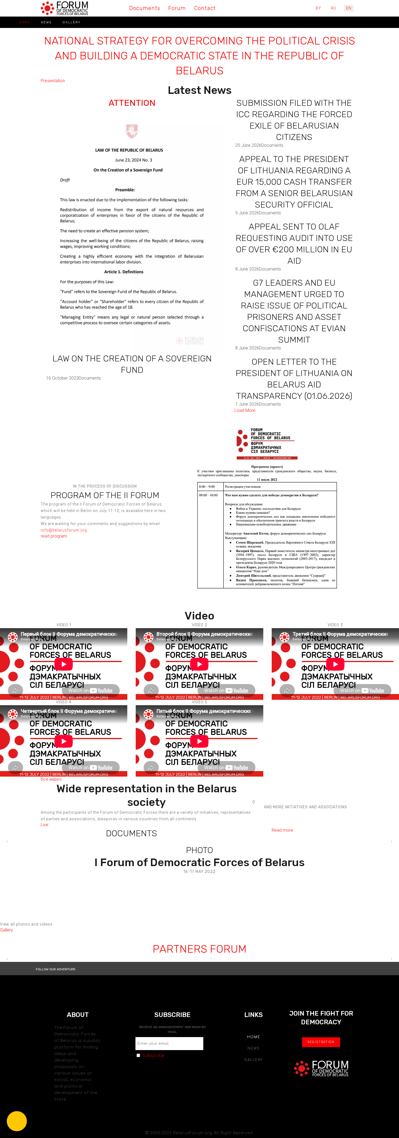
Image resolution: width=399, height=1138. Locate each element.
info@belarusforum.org (64, 530)
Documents (90, 378)
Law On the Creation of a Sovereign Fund (132, 364)
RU (333, 8)
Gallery (71, 22)
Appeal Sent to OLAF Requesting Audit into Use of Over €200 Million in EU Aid (294, 243)
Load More (245, 410)
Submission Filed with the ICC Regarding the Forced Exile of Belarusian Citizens (294, 120)
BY (318, 8)
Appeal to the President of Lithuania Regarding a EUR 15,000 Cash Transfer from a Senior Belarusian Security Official (294, 182)
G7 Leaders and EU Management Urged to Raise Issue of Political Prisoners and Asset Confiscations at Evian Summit (294, 311)
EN (349, 8)
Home (24, 22)
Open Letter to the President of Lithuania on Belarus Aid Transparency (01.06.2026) (294, 379)
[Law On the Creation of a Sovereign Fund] (132, 234)
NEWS (46, 22)
